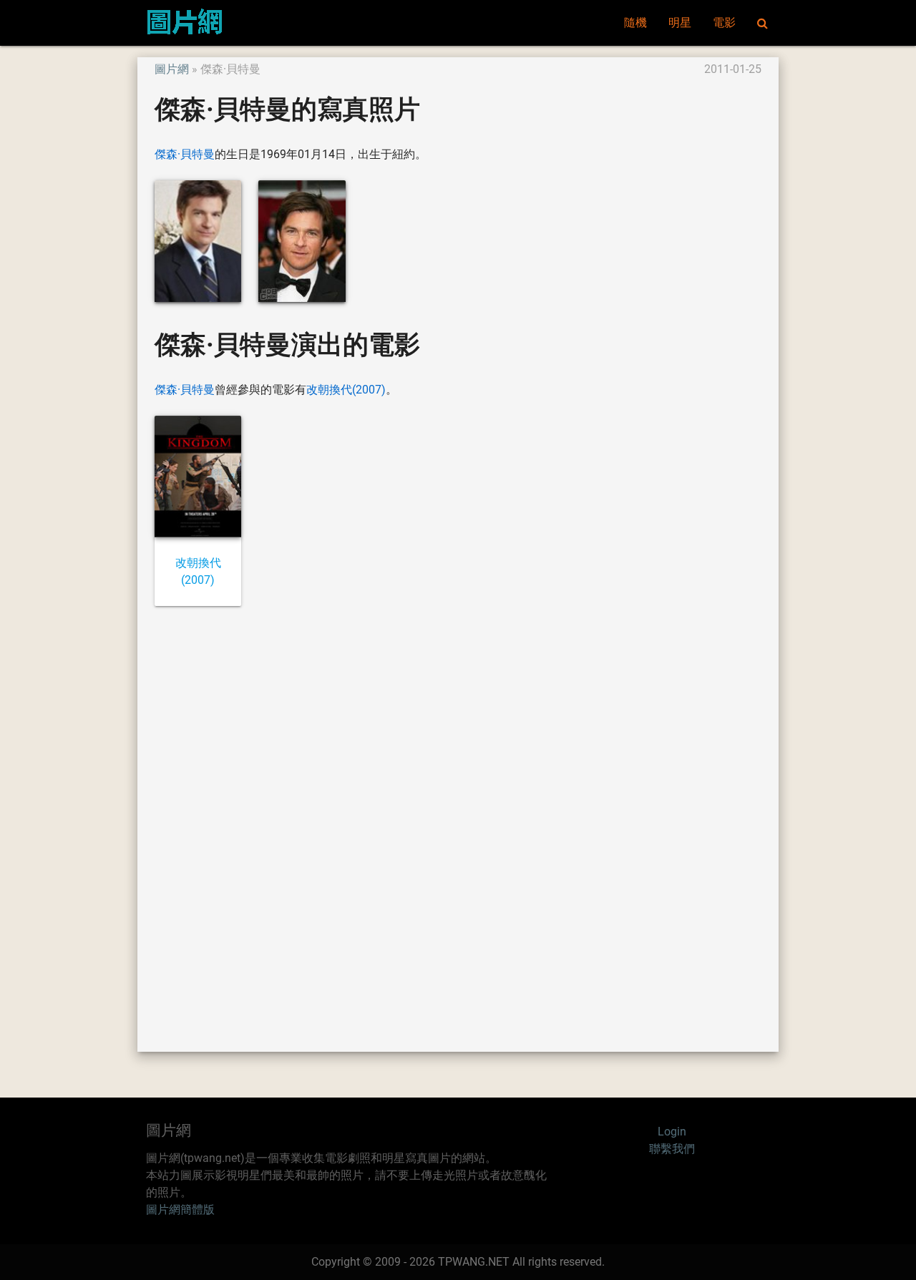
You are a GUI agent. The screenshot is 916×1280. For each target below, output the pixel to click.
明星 (679, 22)
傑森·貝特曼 (185, 154)
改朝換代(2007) (346, 389)
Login (672, 1131)
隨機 (635, 22)
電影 (724, 22)
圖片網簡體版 (180, 1209)
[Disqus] (458, 828)
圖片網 (172, 69)
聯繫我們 (672, 1149)
